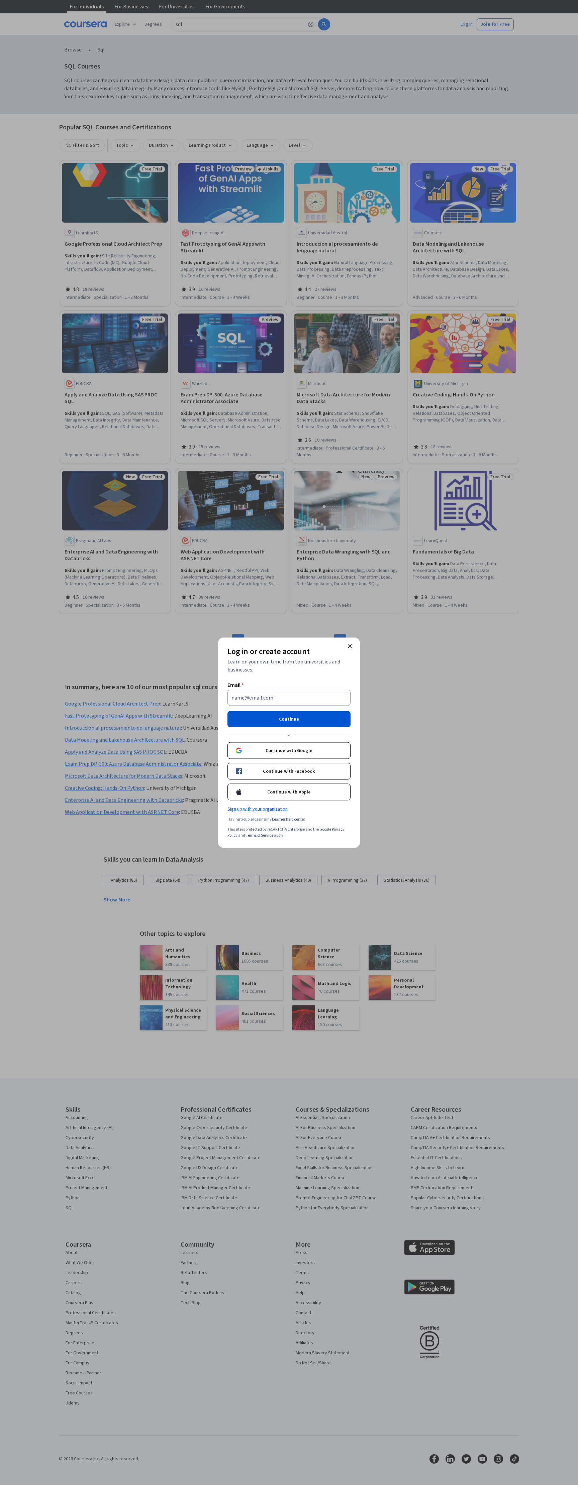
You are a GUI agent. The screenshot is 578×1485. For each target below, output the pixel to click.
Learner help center (288, 819)
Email (235, 685)
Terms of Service (259, 835)
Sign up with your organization (257, 809)
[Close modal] (350, 646)
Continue (289, 719)
